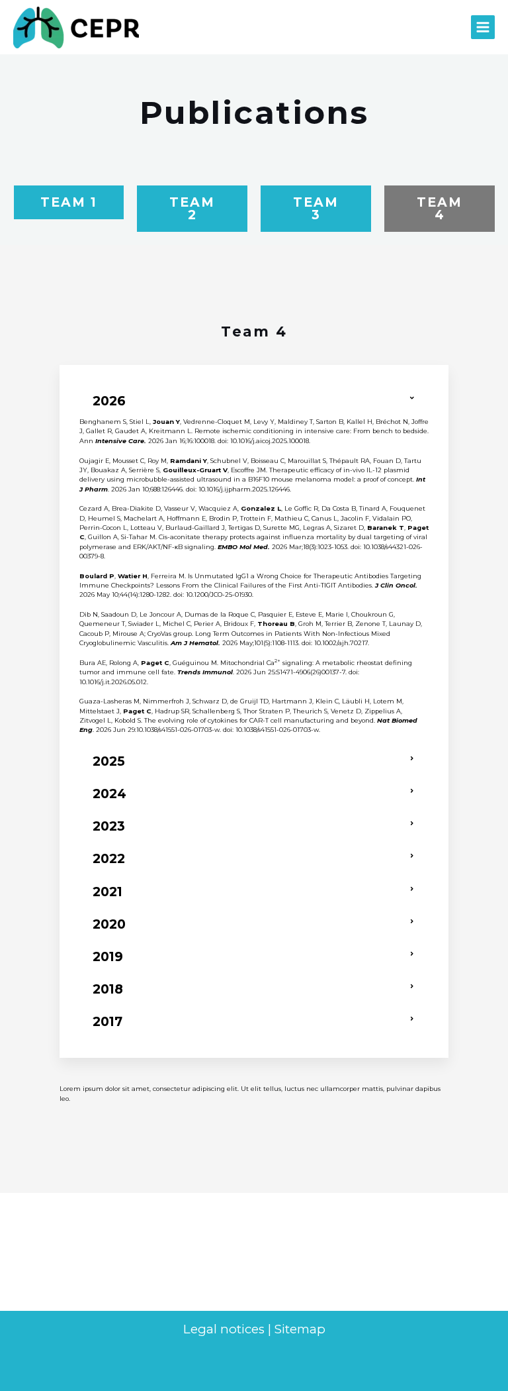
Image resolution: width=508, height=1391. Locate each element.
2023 (109, 826)
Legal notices (224, 1329)
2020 (109, 924)
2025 (109, 761)
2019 (108, 956)
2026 (109, 401)
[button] (254, 401)
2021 (107, 892)
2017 (107, 1021)
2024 (109, 793)
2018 (108, 989)
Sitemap (300, 1329)
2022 (109, 858)
